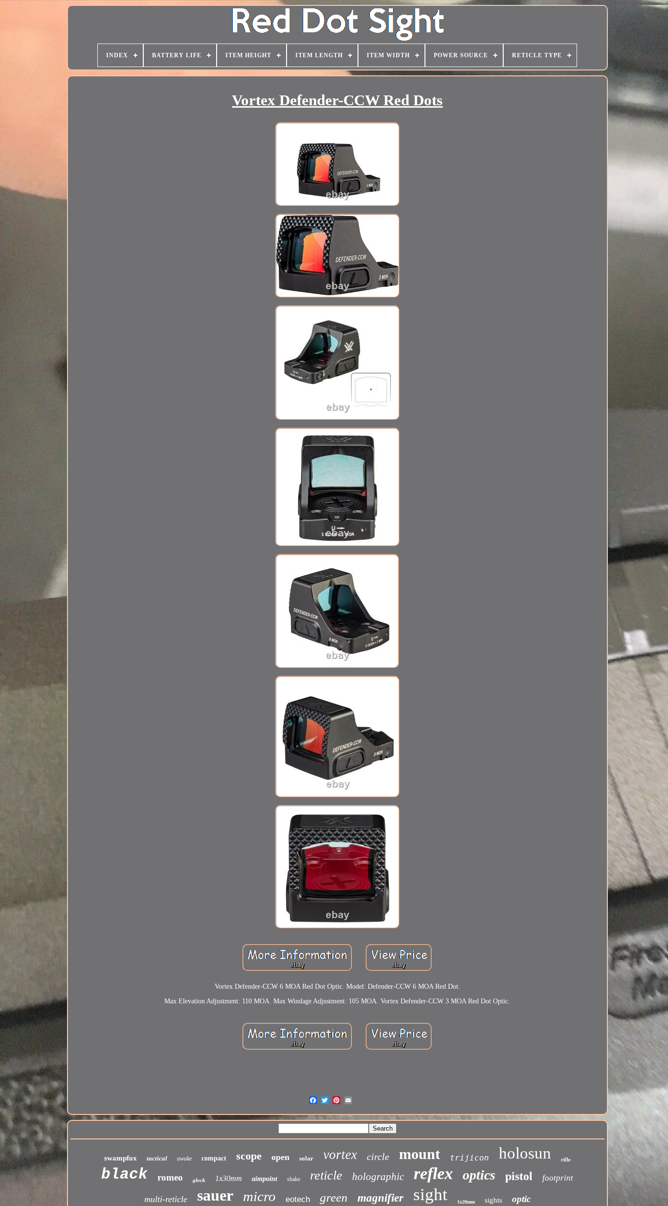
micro (259, 1196)
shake (293, 1179)
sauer (215, 1195)
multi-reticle (165, 1199)
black (124, 1174)
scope (249, 1156)
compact (213, 1158)
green (334, 1197)
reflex (433, 1173)
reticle (326, 1175)
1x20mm (466, 1202)
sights (493, 1200)
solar (306, 1158)
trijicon (469, 1157)
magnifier (380, 1198)
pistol (519, 1176)
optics (479, 1175)
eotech (298, 1199)
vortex (340, 1154)
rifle (566, 1159)
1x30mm (228, 1178)
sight (430, 1194)
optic (521, 1199)
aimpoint (264, 1179)
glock (199, 1180)
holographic (378, 1177)
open (280, 1157)
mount (419, 1154)
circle (378, 1156)
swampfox (120, 1158)
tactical (157, 1158)
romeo (170, 1177)
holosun (525, 1153)
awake (184, 1158)
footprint (557, 1178)
